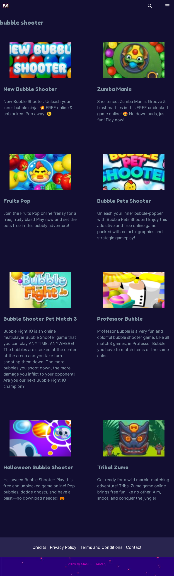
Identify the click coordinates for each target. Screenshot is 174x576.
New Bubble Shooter (30, 89)
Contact (134, 547)
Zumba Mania (114, 89)
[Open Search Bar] (150, 5)
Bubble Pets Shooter (124, 201)
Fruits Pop (16, 201)
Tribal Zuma (112, 467)
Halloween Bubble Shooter (38, 467)
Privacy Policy (63, 547)
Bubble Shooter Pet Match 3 (40, 319)
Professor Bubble (120, 319)
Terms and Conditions (101, 547)
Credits (39, 547)
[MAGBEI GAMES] (5, 5)
